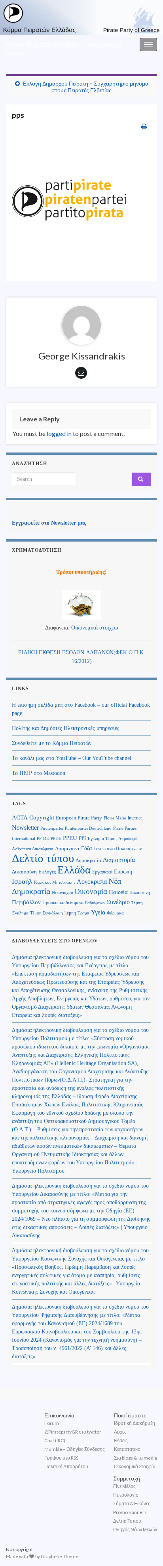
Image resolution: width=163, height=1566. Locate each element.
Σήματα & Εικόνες (131, 1503)
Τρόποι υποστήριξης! (81, 572)
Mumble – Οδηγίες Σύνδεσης (74, 1449)
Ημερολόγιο (125, 1495)
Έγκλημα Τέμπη (102, 838)
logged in (59, 433)
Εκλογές (47, 872)
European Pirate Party (79, 818)
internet (135, 818)
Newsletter (25, 827)
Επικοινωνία (59, 1415)
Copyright (41, 817)
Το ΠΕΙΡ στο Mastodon (38, 773)
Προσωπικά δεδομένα (62, 902)
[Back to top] (145, 1548)
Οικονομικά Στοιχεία (134, 1466)
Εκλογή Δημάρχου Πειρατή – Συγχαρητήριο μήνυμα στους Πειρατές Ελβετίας (85, 86)
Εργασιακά (102, 872)
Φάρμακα (115, 913)
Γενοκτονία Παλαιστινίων (117, 848)
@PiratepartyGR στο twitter (72, 1432)
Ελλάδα (74, 870)
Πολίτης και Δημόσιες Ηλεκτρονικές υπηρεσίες (65, 728)
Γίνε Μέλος (124, 1486)
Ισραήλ (22, 881)
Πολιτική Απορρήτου (66, 1466)
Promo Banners (130, 1512)
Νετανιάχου (62, 892)
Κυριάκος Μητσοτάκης (54, 882)
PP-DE (43, 838)
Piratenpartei (51, 828)
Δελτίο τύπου (43, 858)
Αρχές (120, 1432)
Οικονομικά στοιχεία (94, 628)
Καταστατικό (127, 1449)
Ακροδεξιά (128, 838)
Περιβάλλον (26, 902)
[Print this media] (144, 126)
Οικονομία (90, 891)
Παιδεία (118, 892)
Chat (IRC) (54, 1440)
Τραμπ (83, 913)
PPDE (56, 838)
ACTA (20, 817)
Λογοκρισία (92, 881)
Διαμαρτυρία (119, 860)
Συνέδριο (118, 902)
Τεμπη (70, 913)
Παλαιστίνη (139, 892)
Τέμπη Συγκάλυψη (46, 913)
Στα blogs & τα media (135, 1458)
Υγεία (98, 912)
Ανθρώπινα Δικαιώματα (32, 848)
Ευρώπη (123, 872)
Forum (51, 1423)
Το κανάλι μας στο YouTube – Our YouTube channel (71, 758)
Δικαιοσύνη (24, 872)
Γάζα (86, 848)
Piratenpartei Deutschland (88, 828)
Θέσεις (121, 1440)
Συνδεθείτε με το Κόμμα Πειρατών (51, 743)
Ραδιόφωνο (95, 903)
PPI (82, 838)
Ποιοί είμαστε (130, 1415)
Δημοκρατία (88, 860)
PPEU (70, 838)
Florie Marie (115, 818)
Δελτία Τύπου (127, 1521)
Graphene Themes (61, 1556)
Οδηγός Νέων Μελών (135, 1529)
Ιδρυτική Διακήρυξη (134, 1423)
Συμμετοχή (126, 1478)
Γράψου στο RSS (61, 1458)
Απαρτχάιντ (67, 848)
